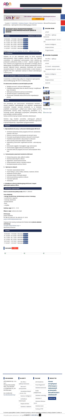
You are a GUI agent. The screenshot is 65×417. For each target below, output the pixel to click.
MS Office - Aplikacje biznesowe (31, 51)
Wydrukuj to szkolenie (34, 36)
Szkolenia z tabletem (26, 406)
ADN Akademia (39, 382)
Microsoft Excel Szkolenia (35, 23)
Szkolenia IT (38, 398)
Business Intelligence (50, 44)
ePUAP (47, 32)
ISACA (46, 77)
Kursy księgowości (40, 385)
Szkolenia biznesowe (40, 387)
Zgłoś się (26, 39)
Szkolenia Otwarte (23, 23)
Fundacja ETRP (39, 409)
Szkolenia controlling (40, 395)
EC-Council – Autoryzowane (52, 66)
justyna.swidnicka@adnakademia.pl (13, 219)
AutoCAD (47, 83)
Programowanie (49, 50)
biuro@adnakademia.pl (9, 395)
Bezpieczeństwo (49, 47)
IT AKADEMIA (14, 23)
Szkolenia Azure (39, 406)
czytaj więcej (34, 415)
